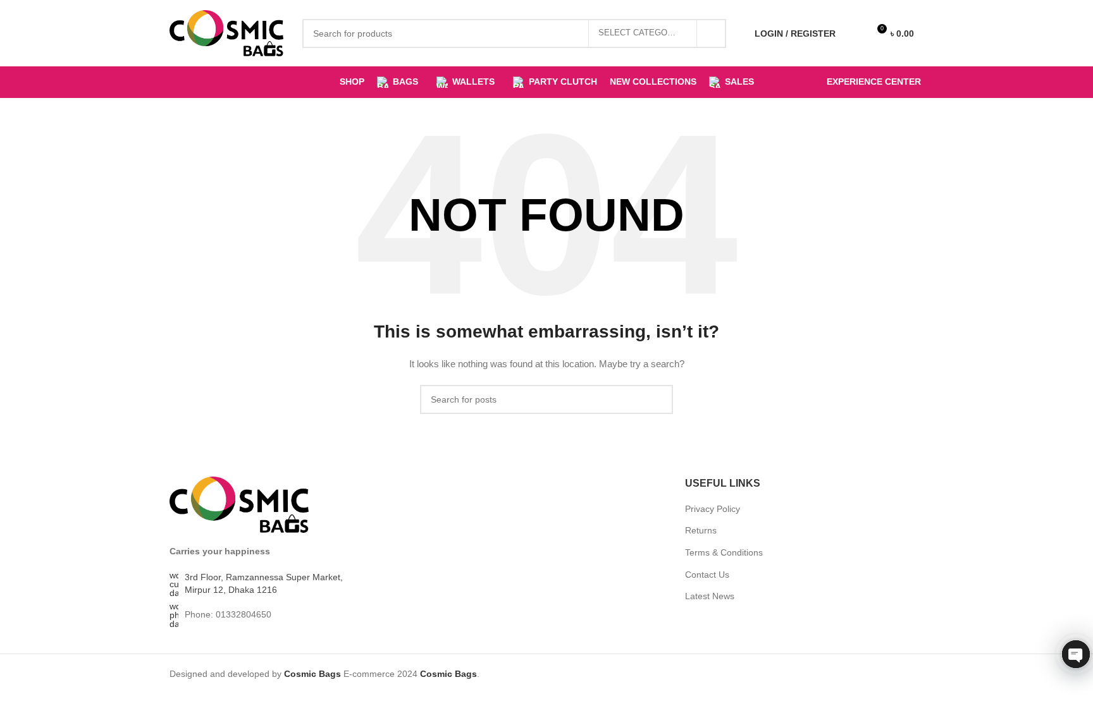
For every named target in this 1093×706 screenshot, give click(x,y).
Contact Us (707, 574)
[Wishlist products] (853, 33)
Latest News (709, 596)
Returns (701, 530)
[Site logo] (226, 32)
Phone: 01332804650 (228, 614)
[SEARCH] (711, 33)
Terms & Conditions (724, 552)
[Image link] (239, 504)
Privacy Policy (712, 509)
